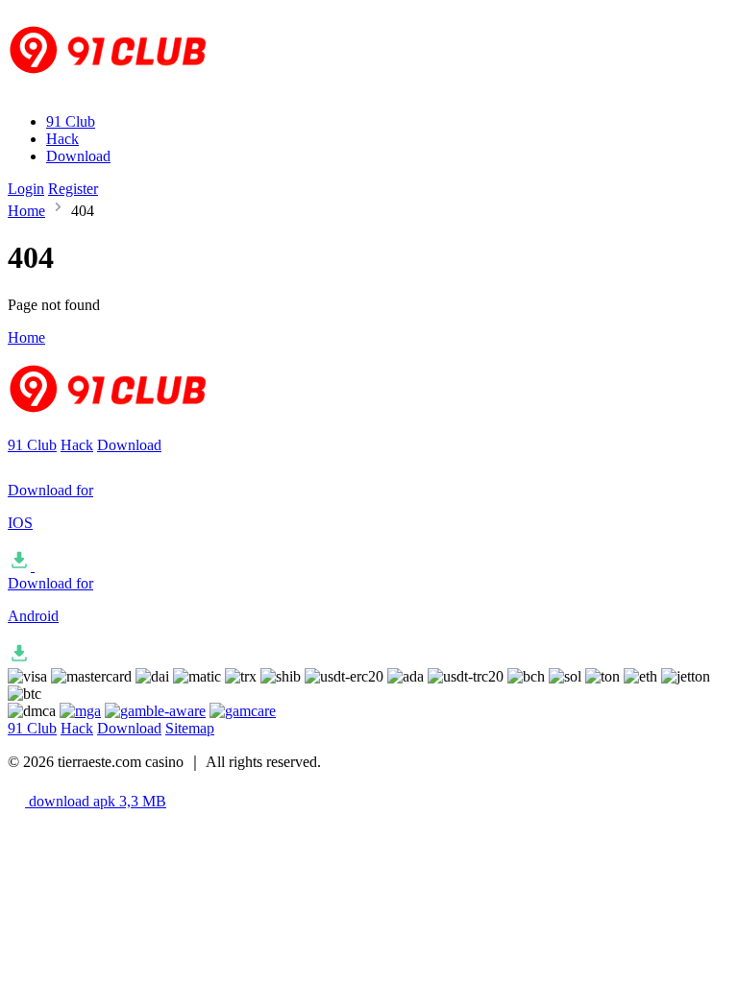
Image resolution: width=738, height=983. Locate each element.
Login (26, 188)
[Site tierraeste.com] (120, 89)
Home (26, 211)
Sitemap (189, 728)
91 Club (70, 121)
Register (73, 188)
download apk (95, 801)
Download (78, 156)
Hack (62, 139)
